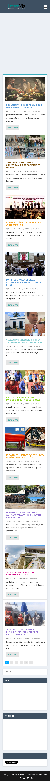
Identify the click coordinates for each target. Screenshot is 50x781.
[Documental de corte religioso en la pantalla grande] (25, 89)
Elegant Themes (19, 774)
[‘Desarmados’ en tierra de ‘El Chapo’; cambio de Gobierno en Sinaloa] (25, 147)
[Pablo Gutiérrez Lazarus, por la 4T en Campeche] (25, 207)
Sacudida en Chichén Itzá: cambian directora (20, 573)
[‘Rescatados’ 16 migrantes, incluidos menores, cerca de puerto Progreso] (25, 614)
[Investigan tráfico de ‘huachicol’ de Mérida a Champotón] (25, 439)
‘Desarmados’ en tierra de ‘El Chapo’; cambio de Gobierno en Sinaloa (23, 165)
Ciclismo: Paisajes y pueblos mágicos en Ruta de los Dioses (23, 398)
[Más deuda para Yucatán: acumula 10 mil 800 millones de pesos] (25, 264)
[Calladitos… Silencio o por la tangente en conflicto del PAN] (25, 324)
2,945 (26, 664)
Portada (19, 111)
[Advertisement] (25, 40)
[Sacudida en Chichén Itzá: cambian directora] (25, 557)
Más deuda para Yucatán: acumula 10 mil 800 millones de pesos (23, 282)
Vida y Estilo (27, 111)
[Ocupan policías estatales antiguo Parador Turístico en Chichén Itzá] (25, 497)
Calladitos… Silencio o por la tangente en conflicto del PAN (24, 341)
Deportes (20, 404)
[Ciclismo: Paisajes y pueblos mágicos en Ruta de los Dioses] (25, 382)
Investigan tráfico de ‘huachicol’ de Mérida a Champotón (25, 456)
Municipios (20, 521)
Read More (13, 127)
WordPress (42, 774)
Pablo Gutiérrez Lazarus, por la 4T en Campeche (24, 223)
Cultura (19, 579)
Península (20, 229)
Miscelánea (20, 346)
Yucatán (26, 289)
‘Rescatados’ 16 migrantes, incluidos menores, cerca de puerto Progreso (22, 632)
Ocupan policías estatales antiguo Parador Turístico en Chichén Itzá (23, 515)
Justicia (19, 171)
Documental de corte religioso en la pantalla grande (24, 106)
